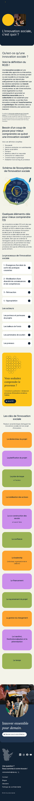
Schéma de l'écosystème (20, 797)
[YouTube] (31, 755)
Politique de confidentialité (11, 787)
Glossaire (5, 783)
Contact (5, 777)
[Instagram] (24, 755)
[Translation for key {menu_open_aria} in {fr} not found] (30, 3)
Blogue (4, 780)
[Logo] (12, 4)
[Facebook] (27, 755)
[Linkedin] (20, 755)
